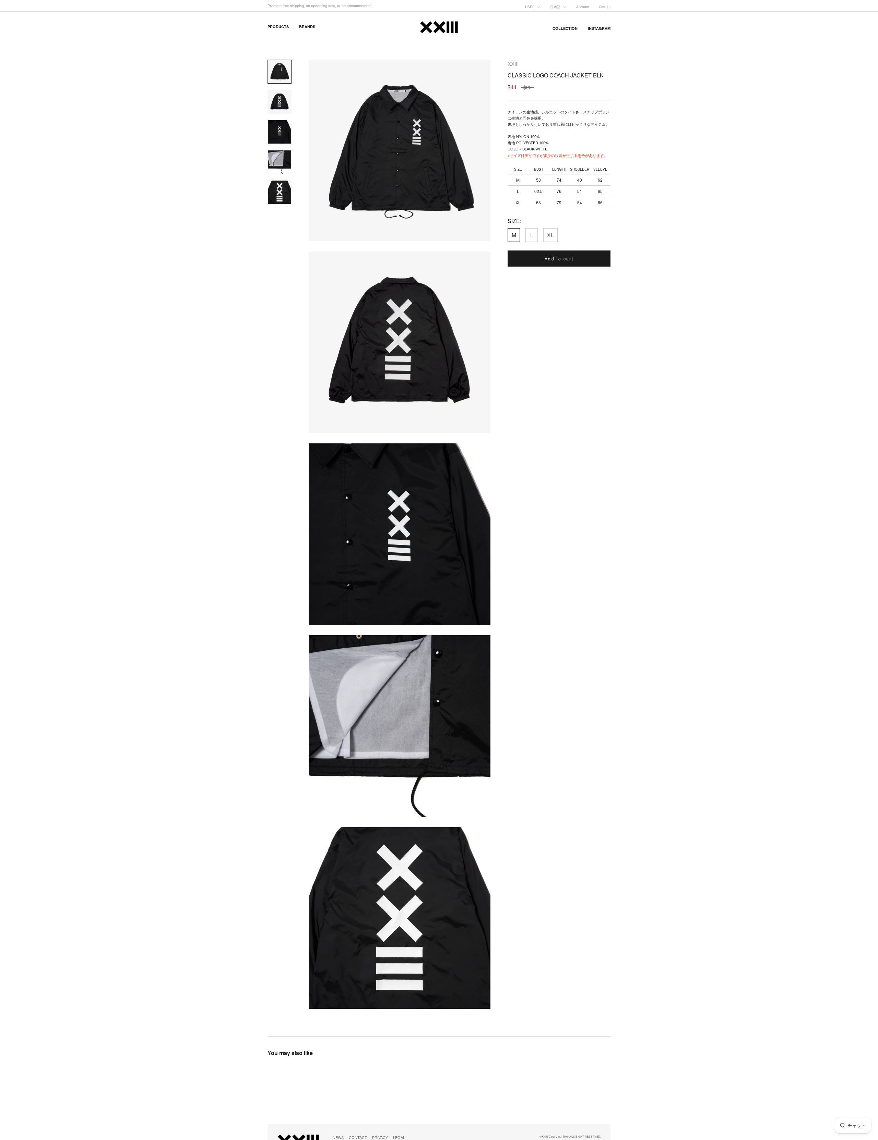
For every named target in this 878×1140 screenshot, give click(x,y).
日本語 (555, 6)
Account (582, 6)
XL (550, 235)
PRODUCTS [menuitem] (278, 26)
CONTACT (358, 1137)
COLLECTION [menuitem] (565, 28)
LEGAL (399, 1137)
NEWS (338, 1137)
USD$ (529, 6)
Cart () (604, 6)
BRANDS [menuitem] (307, 26)
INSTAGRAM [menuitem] (599, 28)
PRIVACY (380, 1137)
